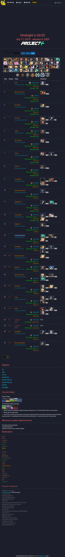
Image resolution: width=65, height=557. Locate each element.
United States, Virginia (20, 181)
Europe (4, 385)
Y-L (3, 450)
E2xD (3, 436)
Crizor (3, 464)
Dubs (3, 469)
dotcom (17, 118)
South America (7, 382)
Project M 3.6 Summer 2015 (9, 518)
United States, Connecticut (21, 257)
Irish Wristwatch (20, 235)
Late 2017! (5, 501)
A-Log (3, 444)
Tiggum (4, 454)
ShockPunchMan (20, 343)
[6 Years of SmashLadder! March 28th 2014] (3, 2)
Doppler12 (5, 446)
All (3, 370)
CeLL (3, 467)
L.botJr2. (17, 320)
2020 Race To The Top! (8, 490)
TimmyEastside (6, 458)
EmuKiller (18, 105)
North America (7, 380)
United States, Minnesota (20, 299)
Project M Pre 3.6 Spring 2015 (10, 519)
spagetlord (18, 202)
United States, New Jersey (20, 107)
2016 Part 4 (5, 509)
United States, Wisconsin (20, 276)
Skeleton (4, 477)
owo (3, 479)
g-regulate (18, 179)
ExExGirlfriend (5, 475)
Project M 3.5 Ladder (7, 521)
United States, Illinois (19, 84)
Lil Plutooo (5, 481)
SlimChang (18, 140)
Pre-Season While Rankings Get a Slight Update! (14, 511)
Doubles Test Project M (8, 506)
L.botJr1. (17, 326)
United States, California (20, 142)
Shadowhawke (19, 256)
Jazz (3, 471)
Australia (5, 387)
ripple (16, 131)
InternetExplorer (6, 465)
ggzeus (17, 267)
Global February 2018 (7, 499)
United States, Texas (19, 216)
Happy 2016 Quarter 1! (8, 514)
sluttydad (18, 246)
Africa (4, 375)
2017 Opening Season (8, 507)
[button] (59, 2)
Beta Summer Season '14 (9, 523)
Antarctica (5, 377)
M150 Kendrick (19, 275)
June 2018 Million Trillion (8, 497)
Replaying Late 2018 (7, 495)
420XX (17, 166)
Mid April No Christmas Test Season (11, 504)
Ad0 (16, 83)
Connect (4, 452)
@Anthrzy (42, 556)
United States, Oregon (20, 237)
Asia (3, 372)
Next (33, 53)
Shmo (3, 438)
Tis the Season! (6, 494)
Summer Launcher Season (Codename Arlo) (14, 502)
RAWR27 (17, 224)
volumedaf (18, 215)
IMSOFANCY (5, 456)
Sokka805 (18, 331)
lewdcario (4, 440)
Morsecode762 (19, 92)
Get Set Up (10, 2)
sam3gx (17, 286)
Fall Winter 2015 (6, 516)
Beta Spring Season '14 (8, 524)
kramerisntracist (20, 190)
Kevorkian (4, 460)
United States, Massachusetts (21, 155)
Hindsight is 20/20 (7, 492)
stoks (16, 153)
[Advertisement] (32, 18)
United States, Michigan (20, 94)
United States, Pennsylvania (21, 120)
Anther (4, 448)
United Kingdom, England (20, 168)
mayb (3, 462)
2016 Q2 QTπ (5, 512)
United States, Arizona (20, 226)
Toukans (4, 442)
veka (16, 297)
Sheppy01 (4, 473)
